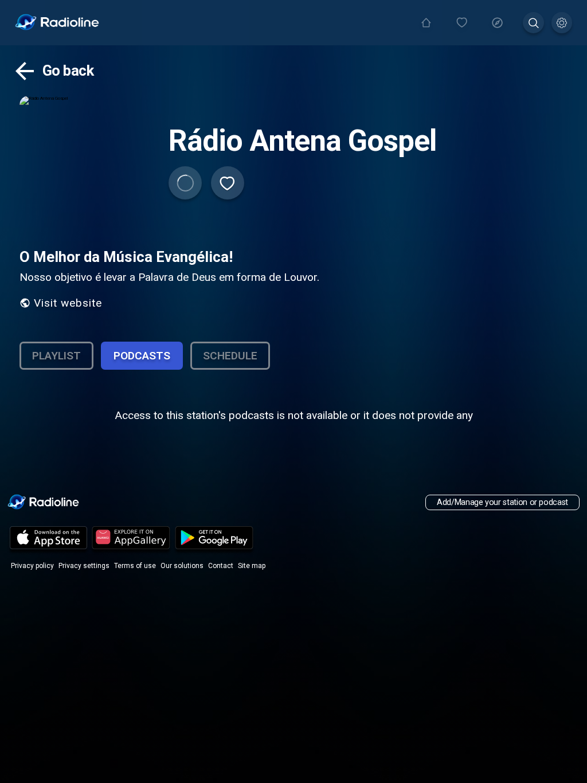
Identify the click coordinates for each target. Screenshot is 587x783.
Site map (251, 566)
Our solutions (182, 566)
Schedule (230, 355)
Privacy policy (32, 566)
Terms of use (135, 566)
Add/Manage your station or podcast (502, 502)
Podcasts (142, 355)
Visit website (68, 303)
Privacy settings (83, 566)
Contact (220, 566)
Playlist (56, 355)
